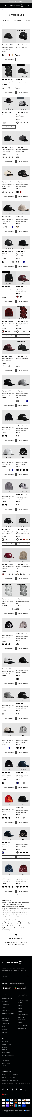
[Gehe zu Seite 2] (20, 894)
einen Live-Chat (25, 1083)
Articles (20, 1008)
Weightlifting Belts (7, 998)
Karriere (4, 1007)
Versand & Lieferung (7, 1044)
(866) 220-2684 (14, 1080)
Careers (20, 1005)
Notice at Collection (11, 1111)
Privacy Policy (6, 1052)
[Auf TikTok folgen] (25, 1089)
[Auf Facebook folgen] (3, 1089)
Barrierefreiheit (6, 1010)
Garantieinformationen (8, 1056)
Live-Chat (21, 944)
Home (3, 10)
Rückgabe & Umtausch (5, 1048)
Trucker (18, 21)
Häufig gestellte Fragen (6, 1064)
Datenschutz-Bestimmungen (6, 1019)
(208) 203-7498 (12, 944)
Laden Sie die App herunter (23, 1001)
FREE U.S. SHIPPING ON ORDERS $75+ (16, 1)
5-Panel (6, 21)
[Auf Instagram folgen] (12, 1089)
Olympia (20, 1022)
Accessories (9, 10)
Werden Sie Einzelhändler (21, 1018)
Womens (4, 1029)
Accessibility (5, 1060)
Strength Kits (5, 1023)
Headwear (15, 10)
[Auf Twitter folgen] (7, 1089)
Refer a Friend (22, 1028)
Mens (3, 1026)
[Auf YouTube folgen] (21, 1089)
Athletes (20, 1011)
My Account (5, 1041)
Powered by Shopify (19, 1110)
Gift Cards (4, 1032)
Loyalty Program (22, 1025)
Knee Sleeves (6, 1004)
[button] (6, 76)
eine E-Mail (14, 1083)
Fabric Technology (23, 1014)
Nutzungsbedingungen (8, 1014)
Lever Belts (5, 1001)
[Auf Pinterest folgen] (16, 1089)
